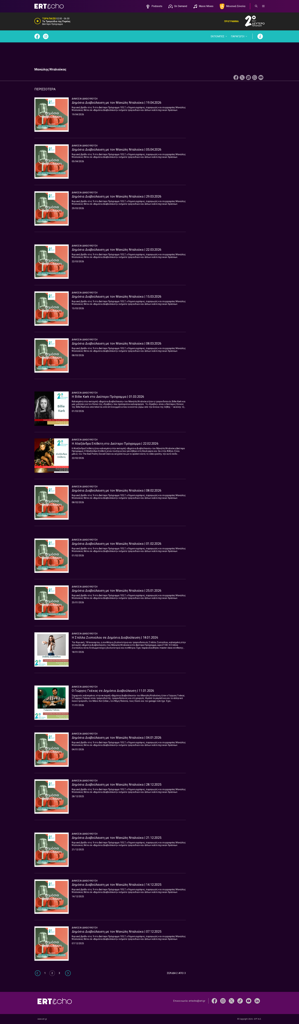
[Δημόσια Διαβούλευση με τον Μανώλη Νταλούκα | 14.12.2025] (51, 896)
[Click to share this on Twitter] (242, 78)
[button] (263, 6)
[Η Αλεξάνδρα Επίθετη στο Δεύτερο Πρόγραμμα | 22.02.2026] (51, 455)
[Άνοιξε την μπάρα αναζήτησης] (256, 6)
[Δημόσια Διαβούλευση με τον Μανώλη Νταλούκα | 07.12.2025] (51, 943)
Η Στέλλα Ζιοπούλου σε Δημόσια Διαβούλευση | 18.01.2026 (115, 637)
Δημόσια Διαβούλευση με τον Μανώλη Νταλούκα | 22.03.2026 (116, 249)
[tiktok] (240, 1000)
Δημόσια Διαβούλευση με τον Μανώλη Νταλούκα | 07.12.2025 (116, 931)
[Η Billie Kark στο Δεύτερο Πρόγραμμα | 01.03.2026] (51, 408)
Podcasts (157, 6)
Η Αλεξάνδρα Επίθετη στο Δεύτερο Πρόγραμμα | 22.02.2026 (115, 443)
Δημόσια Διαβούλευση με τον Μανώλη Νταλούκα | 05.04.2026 (116, 149)
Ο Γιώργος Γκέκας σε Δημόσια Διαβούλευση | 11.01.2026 (113, 691)
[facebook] (214, 1000)
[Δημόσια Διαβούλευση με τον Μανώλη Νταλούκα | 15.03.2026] (51, 308)
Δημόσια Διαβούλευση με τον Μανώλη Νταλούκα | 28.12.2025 (116, 784)
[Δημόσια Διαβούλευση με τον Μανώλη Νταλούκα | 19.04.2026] (51, 114)
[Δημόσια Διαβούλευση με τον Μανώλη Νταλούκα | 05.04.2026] (51, 161)
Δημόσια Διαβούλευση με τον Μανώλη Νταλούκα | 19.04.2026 (116, 102)
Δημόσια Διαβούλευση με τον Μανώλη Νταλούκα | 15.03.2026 (116, 296)
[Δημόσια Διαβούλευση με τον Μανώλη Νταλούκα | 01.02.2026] (51, 556)
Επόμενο (67, 973)
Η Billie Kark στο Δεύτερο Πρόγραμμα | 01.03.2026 (108, 396)
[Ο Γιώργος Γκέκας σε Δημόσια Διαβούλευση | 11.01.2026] (51, 703)
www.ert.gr (42, 1019)
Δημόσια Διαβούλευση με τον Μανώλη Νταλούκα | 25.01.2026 (116, 590)
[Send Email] (260, 78)
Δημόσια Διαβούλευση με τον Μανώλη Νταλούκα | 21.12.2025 (116, 838)
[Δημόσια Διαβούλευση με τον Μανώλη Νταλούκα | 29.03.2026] (51, 208)
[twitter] (231, 1000)
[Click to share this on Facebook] (235, 78)
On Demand (180, 6)
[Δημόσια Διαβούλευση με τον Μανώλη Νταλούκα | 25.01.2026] (51, 602)
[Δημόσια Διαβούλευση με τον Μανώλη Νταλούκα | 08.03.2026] (51, 355)
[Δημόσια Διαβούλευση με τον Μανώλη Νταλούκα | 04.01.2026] (51, 749)
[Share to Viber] (248, 78)
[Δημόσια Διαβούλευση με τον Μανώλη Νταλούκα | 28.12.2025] (51, 796)
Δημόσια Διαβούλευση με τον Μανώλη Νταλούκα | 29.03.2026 (116, 196)
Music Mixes (206, 6)
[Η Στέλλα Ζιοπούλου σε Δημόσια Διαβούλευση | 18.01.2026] (51, 649)
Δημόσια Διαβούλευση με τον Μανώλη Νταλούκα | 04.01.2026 (116, 737)
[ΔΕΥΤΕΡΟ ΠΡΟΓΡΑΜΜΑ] (252, 21)
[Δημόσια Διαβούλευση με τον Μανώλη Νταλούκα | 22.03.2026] (51, 261)
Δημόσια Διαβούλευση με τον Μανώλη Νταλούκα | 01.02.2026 (116, 544)
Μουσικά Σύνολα (235, 6)
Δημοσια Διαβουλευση (85, 98)
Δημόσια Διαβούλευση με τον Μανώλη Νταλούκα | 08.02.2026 (116, 490)
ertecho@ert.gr (197, 1000)
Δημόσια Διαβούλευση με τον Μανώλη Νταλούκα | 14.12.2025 (116, 884)
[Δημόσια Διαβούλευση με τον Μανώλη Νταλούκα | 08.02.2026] (51, 502)
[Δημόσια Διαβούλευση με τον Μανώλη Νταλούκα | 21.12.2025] (51, 850)
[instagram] (223, 1000)
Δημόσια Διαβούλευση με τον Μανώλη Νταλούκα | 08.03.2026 (116, 343)
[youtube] (248, 1000)
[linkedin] (257, 1000)
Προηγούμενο (37, 973)
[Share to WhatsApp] (254, 78)
